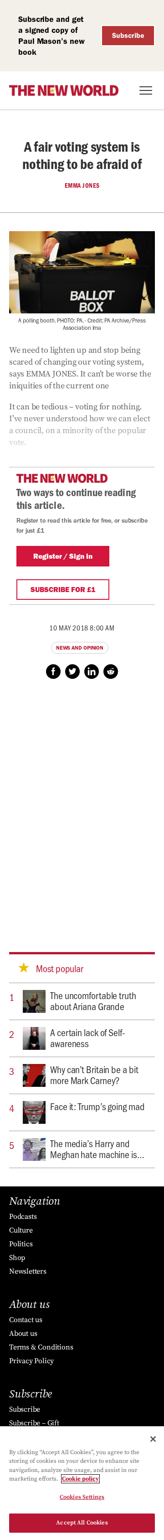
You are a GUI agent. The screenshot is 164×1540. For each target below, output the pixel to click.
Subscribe (128, 35)
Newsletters (27, 1271)
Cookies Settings (82, 1497)
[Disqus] (82, 807)
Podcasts (22, 1216)
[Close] (153, 1439)
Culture (21, 1230)
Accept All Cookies (82, 1522)
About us (23, 1333)
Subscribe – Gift (34, 1423)
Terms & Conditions (41, 1347)
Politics (20, 1244)
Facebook (53, 671)
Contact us (25, 1319)
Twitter (72, 671)
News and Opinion (79, 648)
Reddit (110, 671)
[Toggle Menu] (146, 90)
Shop (17, 1257)
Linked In (91, 671)
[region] (82, 1483)
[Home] (63, 90)
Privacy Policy (31, 1360)
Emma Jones (82, 185)
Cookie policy (80, 1478)
